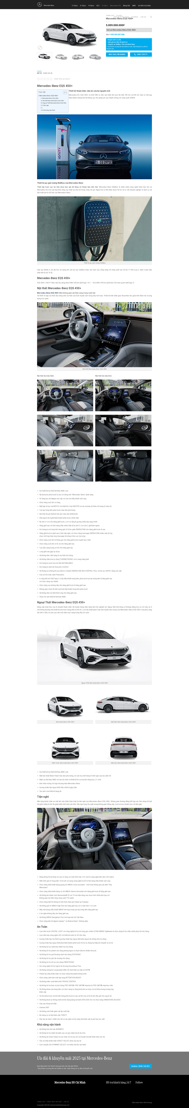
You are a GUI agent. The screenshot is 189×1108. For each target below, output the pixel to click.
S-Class (105, 6)
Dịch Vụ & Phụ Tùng (121, 17)
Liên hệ (143, 17)
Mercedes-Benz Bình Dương (142, 1103)
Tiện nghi (46, 105)
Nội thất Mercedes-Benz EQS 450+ (53, 100)
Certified (134, 17)
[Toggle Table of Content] (63, 92)
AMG (134, 6)
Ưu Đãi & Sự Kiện (144, 6)
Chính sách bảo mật (54, 1102)
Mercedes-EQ (115, 6)
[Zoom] (40, 48)
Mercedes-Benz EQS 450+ (48, 96)
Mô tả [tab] (39, 73)
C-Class (75, 6)
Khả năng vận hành (49, 110)
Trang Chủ (41, 1102)
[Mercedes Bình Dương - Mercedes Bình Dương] (45, 4)
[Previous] (41, 32)
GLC (98, 6)
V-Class (91, 6)
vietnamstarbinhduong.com (59, 1105)
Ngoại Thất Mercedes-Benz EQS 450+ (54, 103)
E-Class (83, 6)
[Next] (99, 32)
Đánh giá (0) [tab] (47, 73)
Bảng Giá (126, 6)
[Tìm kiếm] (151, 17)
